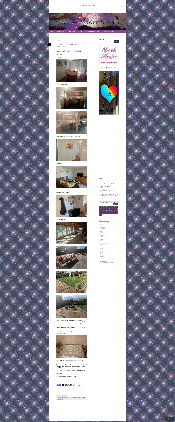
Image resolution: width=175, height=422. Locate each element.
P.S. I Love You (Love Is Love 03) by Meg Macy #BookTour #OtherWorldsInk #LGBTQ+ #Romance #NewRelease (108, 185)
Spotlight (101, 251)
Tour (101, 253)
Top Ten (101, 252)
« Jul (108, 218)
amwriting (62, 397)
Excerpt (101, 235)
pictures (58, 399)
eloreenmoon (62, 47)
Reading (101, 245)
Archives (100, 220)
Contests (101, 231)
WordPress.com (97, 417)
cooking (65, 397)
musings (83, 397)
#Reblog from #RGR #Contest (105, 190)
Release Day (102, 247)
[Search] (116, 41)
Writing (80, 31)
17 (100, 210)
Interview (101, 239)
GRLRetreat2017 (75, 397)
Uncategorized (102, 255)
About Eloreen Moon (61, 31)
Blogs (101, 224)
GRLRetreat (69, 397)
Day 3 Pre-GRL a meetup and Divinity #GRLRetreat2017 (67, 45)
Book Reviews (72, 31)
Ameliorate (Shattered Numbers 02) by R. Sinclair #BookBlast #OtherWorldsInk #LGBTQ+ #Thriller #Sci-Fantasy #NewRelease (109, 196)
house (80, 397)
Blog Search (101, 39)
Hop (101, 237)
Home (52, 31)
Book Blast (102, 226)
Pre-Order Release (103, 243)
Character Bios (103, 228)
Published (102, 244)
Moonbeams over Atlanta (87, 6)
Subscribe (169, 418)
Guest (101, 236)
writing (61, 399)
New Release (102, 241)
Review (101, 248)
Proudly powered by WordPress (81, 417)
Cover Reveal (102, 232)
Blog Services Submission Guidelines (93, 31)
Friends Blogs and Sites (109, 31)
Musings (62, 395)
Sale (101, 249)
